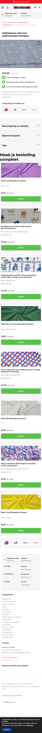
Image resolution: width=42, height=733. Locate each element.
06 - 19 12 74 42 (6, 660)
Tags (4, 145)
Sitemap (22, 686)
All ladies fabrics (7, 619)
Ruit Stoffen (6, 614)
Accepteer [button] (7, 729)
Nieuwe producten (8, 627)
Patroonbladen (7, 632)
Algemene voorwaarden (10, 686)
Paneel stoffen (7, 630)
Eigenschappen (11, 135)
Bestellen (21, 199)
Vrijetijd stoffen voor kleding (11, 617)
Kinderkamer (12, 22)
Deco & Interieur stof (9, 601)
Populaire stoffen (7, 635)
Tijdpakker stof (7, 637)
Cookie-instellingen (32, 686)
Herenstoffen (6, 624)
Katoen (4, 606)
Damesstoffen (6, 599)
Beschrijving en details (15, 126)
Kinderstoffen (6, 612)
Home (4, 22)
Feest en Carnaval (8, 604)
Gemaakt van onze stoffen (10, 622)
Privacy (4, 689)
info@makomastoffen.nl (10, 657)
